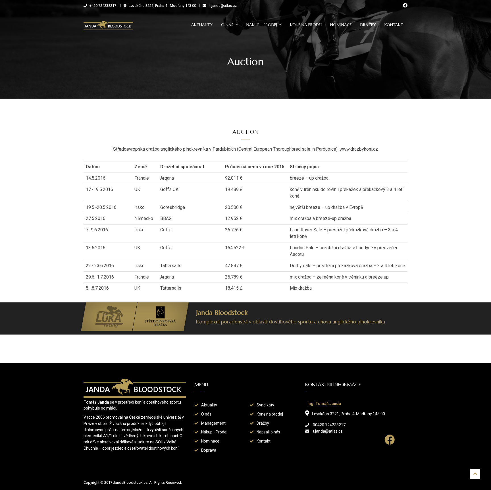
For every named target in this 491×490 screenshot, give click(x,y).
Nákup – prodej (261, 24)
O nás (227, 24)
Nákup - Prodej (214, 432)
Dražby (368, 24)
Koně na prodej (306, 24)
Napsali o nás (268, 432)
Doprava (208, 450)
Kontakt (393, 24)
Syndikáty (265, 405)
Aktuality (202, 24)
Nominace (341, 24)
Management (213, 423)
